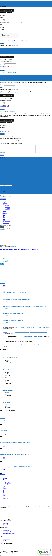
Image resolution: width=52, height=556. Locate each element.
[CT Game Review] (4, 367)
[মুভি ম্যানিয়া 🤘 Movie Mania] (4, 355)
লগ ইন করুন (2, 283)
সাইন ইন (1, 157)
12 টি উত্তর (7, 294)
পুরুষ (3, 27)
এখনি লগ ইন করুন (15, 45)
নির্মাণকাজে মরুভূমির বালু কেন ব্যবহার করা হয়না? (14, 292)
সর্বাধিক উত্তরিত (8, 208)
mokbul (2, 245)
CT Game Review (7, 370)
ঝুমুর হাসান (5, 332)
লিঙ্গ (1, 24)
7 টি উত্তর (7, 316)
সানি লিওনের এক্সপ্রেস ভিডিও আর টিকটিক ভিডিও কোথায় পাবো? (19, 250)
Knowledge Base (6, 539)
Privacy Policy (21, 40)
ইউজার (4, 191)
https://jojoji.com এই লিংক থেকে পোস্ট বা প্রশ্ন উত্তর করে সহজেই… (29, 336)
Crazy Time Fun (7, 402)
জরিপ (4, 215)
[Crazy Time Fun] (4, 399)
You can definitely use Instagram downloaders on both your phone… (30, 327)
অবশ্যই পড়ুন (7, 209)
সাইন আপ (5, 157)
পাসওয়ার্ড (2, 20)
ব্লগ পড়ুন (4, 211)
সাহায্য (4, 220)
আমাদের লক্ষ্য (5, 524)
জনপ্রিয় (4, 285)
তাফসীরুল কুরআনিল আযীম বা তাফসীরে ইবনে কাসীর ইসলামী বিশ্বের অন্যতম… (30, 344)
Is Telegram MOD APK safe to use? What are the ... (16, 299)
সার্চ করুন (2, 195)
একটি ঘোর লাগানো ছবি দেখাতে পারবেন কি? (13, 320)
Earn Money (6, 378)
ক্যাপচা (1, 32)
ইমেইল (1, 17)
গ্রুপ (3, 212)
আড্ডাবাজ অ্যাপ (6, 223)
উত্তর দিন (2, 264)
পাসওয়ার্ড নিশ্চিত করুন (5, 22)
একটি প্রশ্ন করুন (3, 198)
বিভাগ (4, 219)
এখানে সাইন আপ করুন (12, 72)
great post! (17, 341)
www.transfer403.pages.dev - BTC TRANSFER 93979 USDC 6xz (15, 442)
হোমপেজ (4, 189)
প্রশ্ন (3, 204)
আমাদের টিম (5, 523)
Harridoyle (2, 418)
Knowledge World (7, 390)
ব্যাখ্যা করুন (2, 152)
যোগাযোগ (5, 193)
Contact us (5, 540)
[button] (44, 552)
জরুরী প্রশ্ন (5, 203)
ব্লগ (3, 190)
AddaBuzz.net (9, 552)
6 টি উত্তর (7, 323)
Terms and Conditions (8, 531)
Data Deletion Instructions (9, 533)
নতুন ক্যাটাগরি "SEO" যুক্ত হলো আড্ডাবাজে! (13, 313)
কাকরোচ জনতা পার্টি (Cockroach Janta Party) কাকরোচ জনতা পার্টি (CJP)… (31, 332)
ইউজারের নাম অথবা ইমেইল (5, 61)
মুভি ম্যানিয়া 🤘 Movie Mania (10, 357)
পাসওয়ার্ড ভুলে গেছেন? (4, 68)
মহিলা (3, 29)
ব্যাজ (3, 216)
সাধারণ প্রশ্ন (13, 246)
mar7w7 (4, 341)
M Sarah (4, 344)
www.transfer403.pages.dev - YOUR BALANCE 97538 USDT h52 (15, 454)
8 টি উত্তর (7, 308)
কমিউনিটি (5, 213)
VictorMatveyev (3, 430)
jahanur (4, 327)
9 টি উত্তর (7, 301)
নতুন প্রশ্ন (7, 205)
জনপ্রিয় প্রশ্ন (7, 207)
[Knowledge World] (4, 387)
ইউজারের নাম (3, 15)
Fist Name (5, 336)
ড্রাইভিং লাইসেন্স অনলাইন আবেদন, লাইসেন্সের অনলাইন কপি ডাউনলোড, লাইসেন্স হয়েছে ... (24, 306)
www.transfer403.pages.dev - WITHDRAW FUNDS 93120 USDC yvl (16, 466)
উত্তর (4, 286)
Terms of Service (12, 40)
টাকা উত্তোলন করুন (6, 221)
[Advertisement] (26, 274)
